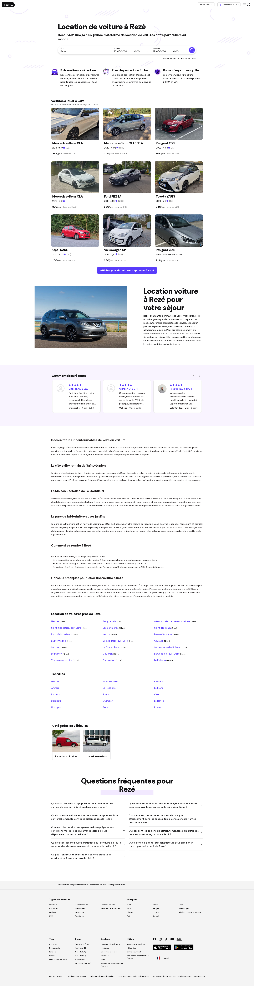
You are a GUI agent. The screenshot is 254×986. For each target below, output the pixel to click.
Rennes (158, 681)
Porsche (156, 912)
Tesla (181, 905)
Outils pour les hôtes (136, 952)
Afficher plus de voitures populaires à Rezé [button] (127, 270)
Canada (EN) (80, 952)
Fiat (128, 916)
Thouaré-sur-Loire (65, 660)
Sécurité (105, 956)
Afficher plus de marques (190, 912)
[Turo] (8, 4)
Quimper (108, 700)
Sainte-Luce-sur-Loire (118, 640)
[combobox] (85, 51)
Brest (106, 707)
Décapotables (81, 905)
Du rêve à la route (109, 952)
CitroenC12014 (128, 388)
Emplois (52, 952)
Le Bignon (60, 653)
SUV (51, 916)
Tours (106, 694)
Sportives (79, 912)
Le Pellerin (163, 660)
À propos (53, 944)
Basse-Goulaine (166, 634)
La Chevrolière (114, 647)
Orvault (162, 640)
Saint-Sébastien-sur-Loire (69, 627)
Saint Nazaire (110, 681)
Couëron (111, 653)
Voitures (53, 905)
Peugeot (156, 908)
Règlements (54, 948)
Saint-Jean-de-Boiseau (171, 647)
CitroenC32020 (78, 388)
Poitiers (55, 694)
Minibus (52, 912)
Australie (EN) (81, 948)
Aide (103, 959)
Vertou (110, 634)
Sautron (59, 647)
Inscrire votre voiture (136, 944)
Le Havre (159, 700)
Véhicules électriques (110, 908)
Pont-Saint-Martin (64, 634)
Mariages (105, 948)
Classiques (80, 908)
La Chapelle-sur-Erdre (170, 653)
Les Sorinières (114, 627)
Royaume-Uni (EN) (83, 963)
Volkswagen (184, 908)
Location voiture (169, 59)
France (184, 59)
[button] (247, 4)
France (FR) (80, 959)
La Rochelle (109, 687)
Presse (52, 956)
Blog (179, 939)
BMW (129, 908)
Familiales (79, 916)
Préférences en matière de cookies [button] (133, 976)
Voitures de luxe (108, 905)
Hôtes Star (132, 948)
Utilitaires (53, 908)
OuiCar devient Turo (58, 959)
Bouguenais (112, 621)
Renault (156, 916)
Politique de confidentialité (102, 976)
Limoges (56, 707)
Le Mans (158, 687)
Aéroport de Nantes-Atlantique (175, 621)
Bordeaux (56, 700)
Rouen (158, 707)
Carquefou (112, 660)
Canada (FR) (80, 956)
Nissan (156, 905)
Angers (55, 687)
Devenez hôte (206, 5)
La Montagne (61, 640)
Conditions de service (76, 976)
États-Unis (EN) (82, 944)
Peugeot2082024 (181, 388)
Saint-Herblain (165, 627)
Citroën (130, 912)
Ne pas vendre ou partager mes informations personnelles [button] (179, 976)
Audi (129, 905)
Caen (157, 694)
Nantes (58, 621)
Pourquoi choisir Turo (110, 944)
